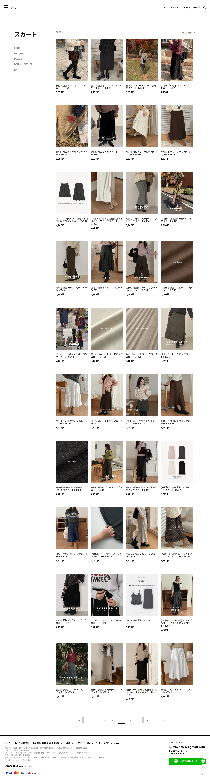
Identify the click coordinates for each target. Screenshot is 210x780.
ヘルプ (7, 743)
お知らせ (174, 7)
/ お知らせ (88, 743)
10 (164, 720)
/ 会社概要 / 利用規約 (71, 743)
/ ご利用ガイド (102, 743)
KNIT (17, 69)
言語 (195, 7)
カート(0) (186, 7)
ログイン (163, 7)
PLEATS (18, 58)
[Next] (172, 720)
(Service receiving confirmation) (18, 760)
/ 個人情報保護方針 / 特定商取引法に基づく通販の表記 (36, 743)
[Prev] (80, 720)
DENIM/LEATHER (23, 64)
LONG (17, 47)
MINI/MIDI (19, 53)
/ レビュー (116, 743)
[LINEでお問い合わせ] (203, 761)
